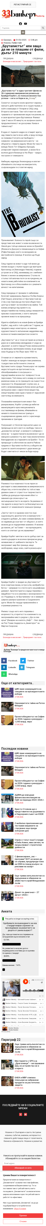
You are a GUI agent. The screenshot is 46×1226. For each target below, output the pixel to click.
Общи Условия (20, 1209)
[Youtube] (26, 24)
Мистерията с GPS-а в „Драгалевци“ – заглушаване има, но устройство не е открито (29, 1065)
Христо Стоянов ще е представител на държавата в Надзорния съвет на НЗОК (30, 811)
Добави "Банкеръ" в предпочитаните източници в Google (24, 650)
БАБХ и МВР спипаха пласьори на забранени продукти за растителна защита (27, 1081)
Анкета (6, 911)
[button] (23, 32)
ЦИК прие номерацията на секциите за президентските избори (30, 691)
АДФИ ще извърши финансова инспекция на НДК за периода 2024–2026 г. (30, 797)
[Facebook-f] (20, 1114)
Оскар (32, 98)
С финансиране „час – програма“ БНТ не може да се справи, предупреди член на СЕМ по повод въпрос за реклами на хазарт (29, 861)
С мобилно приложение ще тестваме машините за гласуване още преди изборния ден (28, 827)
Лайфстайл (16, 43)
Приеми (23, 1215)
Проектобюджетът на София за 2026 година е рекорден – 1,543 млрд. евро (29, 719)
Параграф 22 (10, 1039)
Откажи (23, 1221)
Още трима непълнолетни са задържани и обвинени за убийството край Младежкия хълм (30, 879)
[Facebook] (20, 24)
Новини (7, 43)
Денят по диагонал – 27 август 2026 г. (27, 893)
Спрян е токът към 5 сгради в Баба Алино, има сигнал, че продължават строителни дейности (29, 844)
